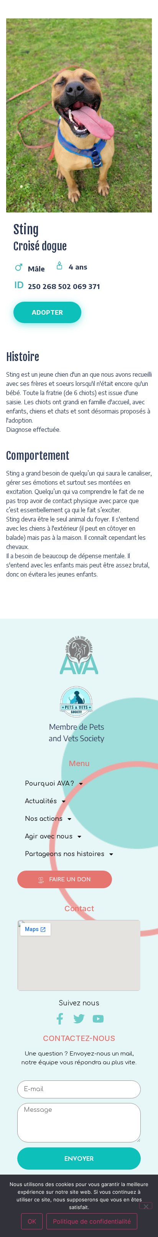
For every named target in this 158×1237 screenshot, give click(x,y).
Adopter (47, 312)
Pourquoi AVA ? (49, 783)
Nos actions (44, 818)
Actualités (41, 801)
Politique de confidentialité (92, 1221)
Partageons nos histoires (64, 854)
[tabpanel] (79, 119)
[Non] (145, 1205)
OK (32, 1221)
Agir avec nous (48, 836)
